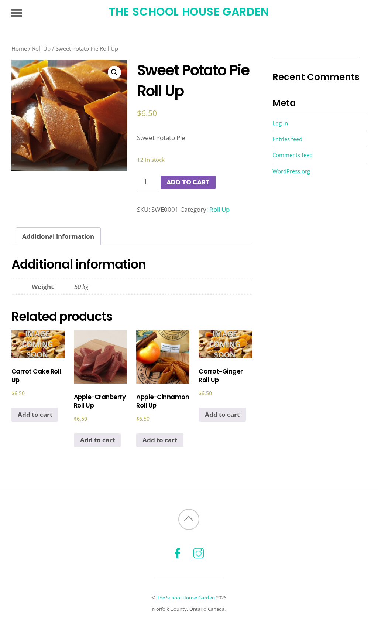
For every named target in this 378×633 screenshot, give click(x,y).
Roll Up (41, 48)
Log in (280, 123)
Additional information (58, 236)
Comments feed (292, 155)
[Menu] (16, 12)
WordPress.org (291, 171)
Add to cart (187, 182)
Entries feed (287, 139)
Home (19, 48)
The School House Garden (186, 597)
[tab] (58, 236)
